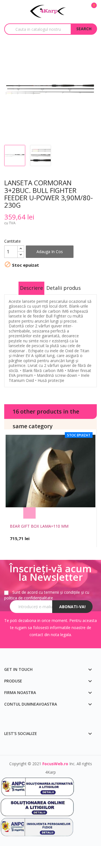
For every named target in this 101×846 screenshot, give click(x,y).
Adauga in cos (49, 251)
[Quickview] (72, 513)
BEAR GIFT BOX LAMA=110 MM (39, 526)
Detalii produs (63, 287)
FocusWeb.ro (55, 763)
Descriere (31, 287)
